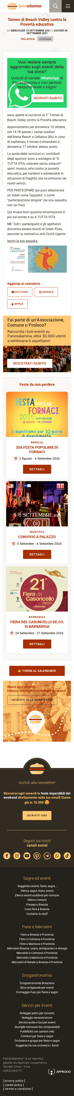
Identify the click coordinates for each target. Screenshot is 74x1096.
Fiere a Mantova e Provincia (37, 943)
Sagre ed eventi (37, 878)
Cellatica (28, 39)
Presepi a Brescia (37, 904)
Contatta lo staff (37, 913)
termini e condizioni (18, 1088)
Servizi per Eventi (37, 1005)
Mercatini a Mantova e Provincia (37, 957)
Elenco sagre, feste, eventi (37, 890)
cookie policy (13, 1085)
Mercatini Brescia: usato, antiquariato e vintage (37, 948)
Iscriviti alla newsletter (32, 699)
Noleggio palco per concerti (37, 1013)
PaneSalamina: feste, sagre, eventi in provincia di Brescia (24, 6)
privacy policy (14, 1080)
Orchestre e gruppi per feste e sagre (37, 1040)
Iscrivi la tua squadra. (22, 241)
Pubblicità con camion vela (37, 1031)
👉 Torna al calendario (37, 670)
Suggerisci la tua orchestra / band (37, 1045)
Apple (18, 303)
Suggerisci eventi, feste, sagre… (37, 886)
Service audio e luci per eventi (37, 1022)
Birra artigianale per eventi (37, 987)
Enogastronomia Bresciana (37, 983)
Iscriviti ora (37, 815)
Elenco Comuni (37, 899)
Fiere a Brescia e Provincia (37, 934)
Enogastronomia (37, 975)
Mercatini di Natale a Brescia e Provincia (37, 962)
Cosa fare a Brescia (37, 909)
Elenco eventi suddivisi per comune (37, 895)
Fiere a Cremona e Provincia (37, 939)
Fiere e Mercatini (37, 926)
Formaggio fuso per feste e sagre (37, 992)
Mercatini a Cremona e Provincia (37, 953)
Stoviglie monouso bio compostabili (37, 1027)
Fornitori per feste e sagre (37, 1036)
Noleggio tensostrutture (37, 1017)
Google (48, 291)
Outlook (21, 291)
